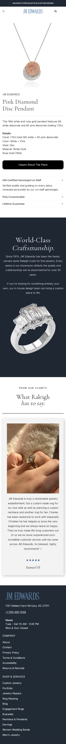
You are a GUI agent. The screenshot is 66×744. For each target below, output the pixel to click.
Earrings (7, 724)
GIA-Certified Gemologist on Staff (21, 180)
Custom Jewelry (11, 683)
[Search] (55, 11)
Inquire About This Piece (33, 164)
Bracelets (7, 714)
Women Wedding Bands (16, 729)
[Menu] (3, 11)
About (6, 642)
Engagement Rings (13, 708)
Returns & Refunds (13, 668)
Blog (5, 703)
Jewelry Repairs (11, 693)
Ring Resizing (10, 698)
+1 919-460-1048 (16, 612)
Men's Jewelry (11, 734)
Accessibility (9, 663)
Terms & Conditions (13, 657)
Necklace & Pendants (14, 719)
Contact (7, 647)
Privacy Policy (10, 652)
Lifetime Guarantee (13, 203)
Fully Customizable (13, 196)
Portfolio (7, 688)
